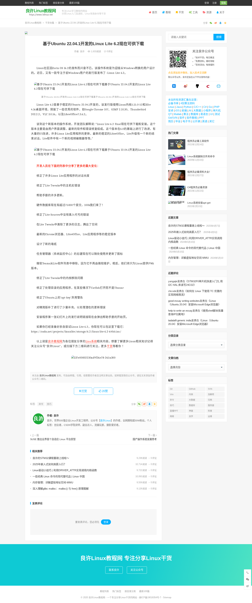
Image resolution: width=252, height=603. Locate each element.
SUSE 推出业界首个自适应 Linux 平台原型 (53, 439)
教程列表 (29, 3)
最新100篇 (74, 3)
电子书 (186, 121)
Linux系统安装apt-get (199, 202)
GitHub (192, 389)
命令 (41, 404)
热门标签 (43, 3)
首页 (154, 12)
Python (188, 106)
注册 (214, 3)
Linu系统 (91, 341)
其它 (211, 121)
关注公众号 (136, 569)
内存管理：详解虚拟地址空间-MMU (53, 482)
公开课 (196, 121)
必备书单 (173, 103)
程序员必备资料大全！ (199, 171)
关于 (222, 12)
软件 (182, 117)
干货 (181, 12)
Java (179, 106)
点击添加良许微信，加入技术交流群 (187, 72)
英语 (204, 121)
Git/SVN (172, 117)
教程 (168, 12)
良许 (82, 51)
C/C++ (197, 106)
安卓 (170, 110)
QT (170, 114)
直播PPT (174, 411)
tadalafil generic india (179, 320)
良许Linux (105, 420)
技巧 (49, 404)
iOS (177, 110)
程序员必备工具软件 (198, 141)
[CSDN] (207, 87)
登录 (207, 3)
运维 (210, 416)
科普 (210, 411)
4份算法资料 (188, 103)
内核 (191, 394)
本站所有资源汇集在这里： (183, 99)
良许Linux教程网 (33, 22)
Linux (171, 106)
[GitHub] (197, 87)
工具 (195, 12)
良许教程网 (55, 341)
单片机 (217, 110)
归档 (210, 400)
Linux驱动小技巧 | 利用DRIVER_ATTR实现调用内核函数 (65, 470)
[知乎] (174, 87)
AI (190, 110)
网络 (172, 416)
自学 (191, 416)
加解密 (211, 394)
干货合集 (49, 22)
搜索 (219, 37)
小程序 (207, 110)
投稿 (223, 3)
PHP (216, 106)
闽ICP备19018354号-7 (150, 597)
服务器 (211, 405)
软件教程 (192, 117)
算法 (186, 114)
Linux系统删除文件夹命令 (201, 156)
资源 (209, 12)
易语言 (204, 114)
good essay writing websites (184, 300)
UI (211, 114)
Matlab (177, 114)
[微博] (186, 87)
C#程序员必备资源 (197, 187)
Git (171, 389)
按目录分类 (58, 3)
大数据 (197, 110)
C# (205, 106)
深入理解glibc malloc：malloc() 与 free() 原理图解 (61, 488)
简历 (170, 121)
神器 (191, 411)
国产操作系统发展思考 (145, 439)
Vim (171, 394)
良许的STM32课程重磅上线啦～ (51, 458)
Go (210, 106)
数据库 (194, 114)
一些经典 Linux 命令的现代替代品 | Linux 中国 (59, 476)
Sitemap (167, 597)
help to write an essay (180, 310)
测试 (217, 114)
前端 (184, 110)
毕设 (178, 121)
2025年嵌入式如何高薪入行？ (49, 464)
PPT (201, 117)
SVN (210, 389)
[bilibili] (218, 87)
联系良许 (114, 569)
